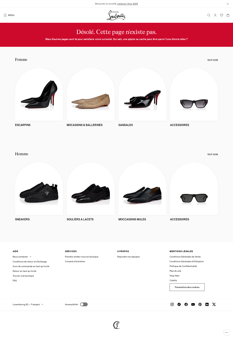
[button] (226, 332)
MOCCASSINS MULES (132, 219)
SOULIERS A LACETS (80, 219)
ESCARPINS (22, 125)
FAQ (15, 280)
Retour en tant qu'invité (24, 271)
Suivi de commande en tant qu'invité (31, 266)
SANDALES (125, 125)
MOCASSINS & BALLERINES (85, 125)
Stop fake (174, 275)
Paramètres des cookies (187, 287)
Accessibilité (71, 304)
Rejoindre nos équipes (128, 256)
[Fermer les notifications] (228, 4)
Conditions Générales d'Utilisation (187, 261)
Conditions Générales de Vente (185, 256)
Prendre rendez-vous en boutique (81, 256)
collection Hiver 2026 (127, 4)
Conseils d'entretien (75, 261)
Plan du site (175, 271)
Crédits (173, 280)
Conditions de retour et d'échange (30, 261)
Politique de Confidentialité (183, 266)
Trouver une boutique (23, 276)
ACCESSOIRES (179, 125)
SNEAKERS (22, 219)
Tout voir (212, 60)
